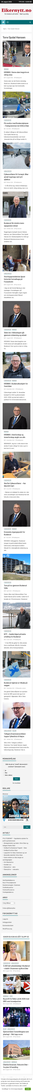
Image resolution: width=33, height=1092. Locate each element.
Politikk (14, 730)
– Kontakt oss (7, 865)
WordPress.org (7, 929)
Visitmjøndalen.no (8, 892)
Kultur (4, 1028)
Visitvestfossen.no (8, 890)
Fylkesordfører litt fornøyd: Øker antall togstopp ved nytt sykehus (16, 177)
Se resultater (17, 783)
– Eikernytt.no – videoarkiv (11, 869)
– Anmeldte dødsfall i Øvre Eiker (13, 855)
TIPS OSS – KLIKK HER (25, 1)
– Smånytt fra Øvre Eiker (10, 850)
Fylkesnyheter (7, 120)
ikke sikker (8, 775)
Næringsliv (6, 996)
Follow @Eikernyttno (9, 908)
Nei (6, 773)
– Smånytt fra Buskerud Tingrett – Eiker (15, 848)
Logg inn (5, 919)
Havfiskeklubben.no (9, 880)
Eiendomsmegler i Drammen (11, 885)
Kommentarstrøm (8, 925)
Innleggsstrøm (7, 922)
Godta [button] (27, 1089)
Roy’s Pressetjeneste (9, 883)
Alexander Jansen (21, 688)
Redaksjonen (18, 77)
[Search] (30, 22)
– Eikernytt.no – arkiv (9, 867)
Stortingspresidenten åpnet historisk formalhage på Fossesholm (14, 279)
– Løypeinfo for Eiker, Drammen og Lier (15, 853)
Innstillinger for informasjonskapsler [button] (12, 1089)
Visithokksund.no (8, 887)
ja (5, 770)
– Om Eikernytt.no (8, 862)
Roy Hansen (18, 228)
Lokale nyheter (7, 171)
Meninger (6, 69)
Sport (11, 996)
